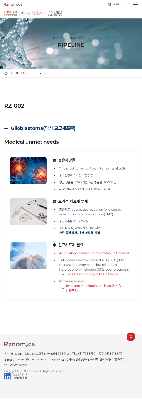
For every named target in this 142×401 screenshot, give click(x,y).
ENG (127, 4)
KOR (116, 4)
